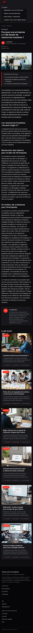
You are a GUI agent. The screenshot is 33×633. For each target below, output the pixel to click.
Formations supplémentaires (15, 20)
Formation (5, 591)
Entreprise (9, 25)
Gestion (4, 604)
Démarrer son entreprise (13, 10)
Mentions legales (7, 619)
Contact (4, 616)
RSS (3, 622)
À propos (19, 322)
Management (6, 607)
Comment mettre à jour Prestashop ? (15, 355)
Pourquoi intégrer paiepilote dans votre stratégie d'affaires (13, 546)
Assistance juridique (12, 16)
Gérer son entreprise (12, 13)
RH (3, 601)
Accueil (3, 25)
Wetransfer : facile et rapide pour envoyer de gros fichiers (13, 508)
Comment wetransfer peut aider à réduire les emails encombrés (14, 470)
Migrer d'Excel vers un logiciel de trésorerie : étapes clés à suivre (14, 431)
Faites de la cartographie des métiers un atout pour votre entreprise (16, 393)
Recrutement (6, 588)
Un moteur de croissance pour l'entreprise (16, 83)
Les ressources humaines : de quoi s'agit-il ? (17, 77)
